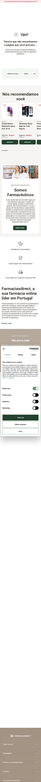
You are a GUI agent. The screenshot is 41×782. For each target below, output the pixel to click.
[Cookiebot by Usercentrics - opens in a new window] (29, 349)
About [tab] (33, 355)
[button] (20, 753)
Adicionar (10, 142)
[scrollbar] (20, 150)
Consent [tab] (7, 355)
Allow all (20, 417)
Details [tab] (20, 355)
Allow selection (20, 424)
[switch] (36, 395)
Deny (20, 431)
